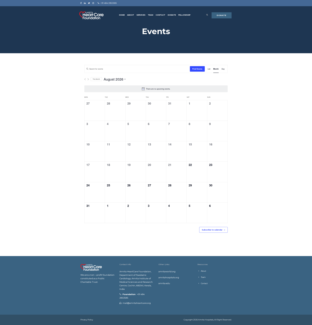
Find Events (197, 69)
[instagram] (93, 3)
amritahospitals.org (168, 277)
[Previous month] (85, 79)
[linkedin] (85, 3)
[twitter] (89, 3)
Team (150, 15)
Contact (160, 15)
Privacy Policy (86, 320)
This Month (96, 79)
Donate (172, 15)
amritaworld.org (167, 271)
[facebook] (81, 3)
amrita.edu (164, 283)
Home (122, 15)
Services (140, 15)
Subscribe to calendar (212, 230)
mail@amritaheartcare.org (137, 303)
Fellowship (184, 15)
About (130, 15)
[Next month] (88, 79)
